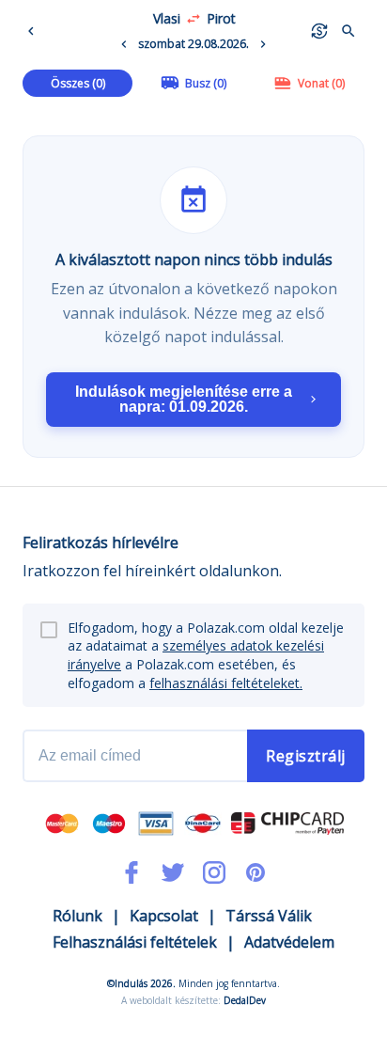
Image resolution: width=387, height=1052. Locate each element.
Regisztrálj (305, 756)
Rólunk (77, 915)
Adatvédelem (289, 942)
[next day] (263, 44)
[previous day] (124, 44)
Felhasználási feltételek (135, 942)
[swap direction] (193, 19)
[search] (348, 31)
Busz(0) (205, 83)
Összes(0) (78, 83)
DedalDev (245, 1000)
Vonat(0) (321, 83)
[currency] (319, 31)
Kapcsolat (164, 915)
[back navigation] (35, 31)
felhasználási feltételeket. (225, 683)
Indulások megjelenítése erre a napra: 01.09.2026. (183, 399)
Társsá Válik (268, 915)
